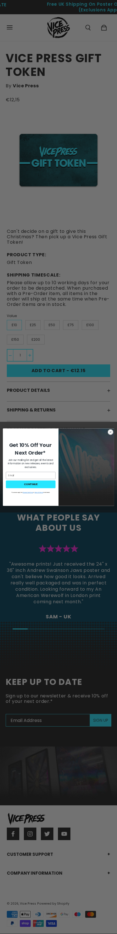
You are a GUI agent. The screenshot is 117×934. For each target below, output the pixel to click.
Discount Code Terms (28, 492)
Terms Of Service (39, 492)
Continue (30, 484)
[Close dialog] (110, 432)
